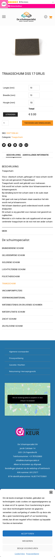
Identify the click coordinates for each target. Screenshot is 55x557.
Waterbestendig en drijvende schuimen (22, 305)
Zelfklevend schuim (12, 326)
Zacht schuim (9, 319)
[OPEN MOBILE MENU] (4, 17)
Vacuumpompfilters (12, 290)
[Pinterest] (15, 145)
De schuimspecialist (15, 240)
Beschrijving (14, 155)
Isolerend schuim (11, 262)
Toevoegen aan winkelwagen (37, 123)
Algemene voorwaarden (19, 351)
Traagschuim (17, 137)
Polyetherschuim (11, 276)
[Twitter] (4, 145)
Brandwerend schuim (13, 248)
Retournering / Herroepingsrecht (22, 371)
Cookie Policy (20, 554)
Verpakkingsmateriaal (13, 298)
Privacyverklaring (32, 554)
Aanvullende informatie (36, 155)
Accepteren (27, 533)
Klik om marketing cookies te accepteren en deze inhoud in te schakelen (28, 399)
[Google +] (21, 145)
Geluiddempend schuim (13, 255)
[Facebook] (9, 145)
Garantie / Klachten (17, 365)
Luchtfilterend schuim (13, 269)
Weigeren (27, 541)
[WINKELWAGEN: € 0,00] (50, 15)
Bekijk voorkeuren (27, 548)
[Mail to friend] (26, 145)
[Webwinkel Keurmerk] (27, 432)
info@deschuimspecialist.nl (27, 460)
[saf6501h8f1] (27, 46)
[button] (51, 492)
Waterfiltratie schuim (13, 312)
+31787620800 (35, 456)
